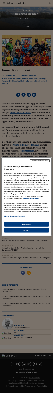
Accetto (27, 230)
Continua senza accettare (40, 160)
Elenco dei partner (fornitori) (14, 216)
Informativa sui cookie (31, 198)
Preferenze (26, 224)
